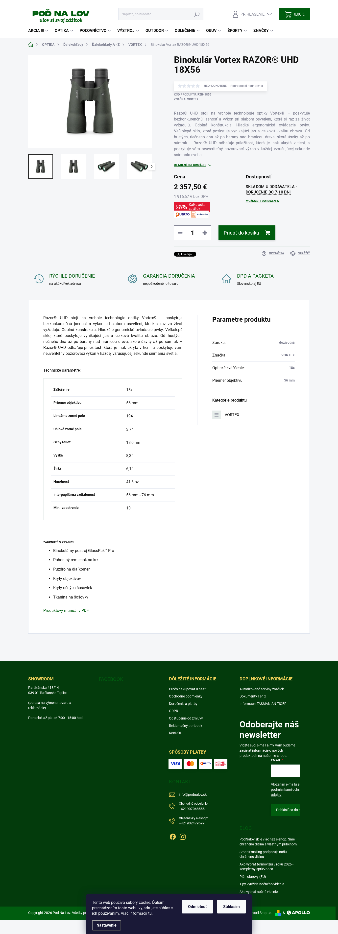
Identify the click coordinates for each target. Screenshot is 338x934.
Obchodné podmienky (185, 696)
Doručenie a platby (183, 704)
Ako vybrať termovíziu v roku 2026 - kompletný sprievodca (266, 866)
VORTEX (232, 414)
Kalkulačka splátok (197, 207)
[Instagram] (182, 835)
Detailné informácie (190, 165)
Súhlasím (231, 906)
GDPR (173, 711)
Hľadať (197, 14)
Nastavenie (107, 925)
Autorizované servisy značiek (262, 689)
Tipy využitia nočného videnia (262, 884)
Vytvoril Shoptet (259, 913)
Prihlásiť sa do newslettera (296, 810)
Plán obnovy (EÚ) (253, 877)
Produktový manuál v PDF (66, 610)
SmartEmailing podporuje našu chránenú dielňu (263, 854)
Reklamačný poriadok (185, 726)
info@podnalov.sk (193, 794)
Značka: (186, 99)
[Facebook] (172, 835)
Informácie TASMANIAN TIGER (263, 704)
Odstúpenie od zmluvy (186, 718)
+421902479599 (193, 820)
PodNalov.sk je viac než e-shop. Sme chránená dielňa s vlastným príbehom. (269, 841)
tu (150, 913)
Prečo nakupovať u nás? (187, 689)
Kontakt (175, 733)
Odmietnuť (197, 906)
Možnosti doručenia (262, 201)
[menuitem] (39, 30)
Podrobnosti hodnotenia (246, 86)
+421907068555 (193, 806)
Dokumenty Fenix (253, 696)
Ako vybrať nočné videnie (259, 892)
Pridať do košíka (241, 233)
